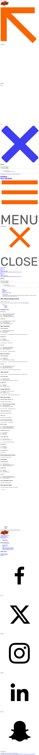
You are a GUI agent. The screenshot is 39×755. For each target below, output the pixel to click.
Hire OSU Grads (5, 540)
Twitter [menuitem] (5, 527)
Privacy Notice (23, 754)
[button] (19, 84)
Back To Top (36, 216)
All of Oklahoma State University (9, 171)
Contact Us (20, 276)
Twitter (5, 306)
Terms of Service (28, 754)
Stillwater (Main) (5, 544)
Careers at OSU (5, 539)
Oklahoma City (4, 545)
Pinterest (5, 307)
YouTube (5, 553)
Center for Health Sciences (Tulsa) (7, 547)
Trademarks (33, 754)
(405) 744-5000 (2, 538)
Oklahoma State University (4, 535)
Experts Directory (11, 276)
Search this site (2, 167)
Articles (3, 291)
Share (3, 304)
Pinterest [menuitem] (5, 528)
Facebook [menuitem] (6, 526)
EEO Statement (14, 754)
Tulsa (3, 546)
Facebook (6, 305)
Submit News (16, 276)
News (1, 268)
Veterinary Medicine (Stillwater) (7, 549)
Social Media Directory (4, 554)
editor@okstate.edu (26, 302)
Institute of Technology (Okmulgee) (8, 548)
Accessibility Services (3, 754)
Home (3, 289)
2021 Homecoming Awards (6, 292)
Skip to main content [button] (3, 0)
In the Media (2, 276)
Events (3, 553)
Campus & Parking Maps (4, 537)
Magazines (6, 276)
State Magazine (4, 290)
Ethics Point (19, 754)
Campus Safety (9, 754)
